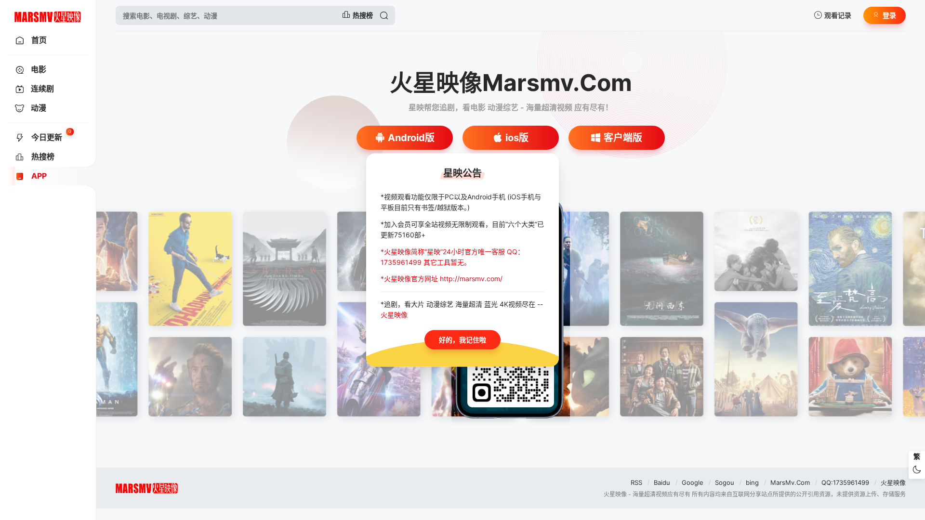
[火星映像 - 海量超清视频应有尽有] (47, 15)
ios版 (517, 137)
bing (752, 482)
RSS (636, 482)
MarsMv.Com (790, 482)
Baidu (662, 482)
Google (692, 482)
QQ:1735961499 (845, 482)
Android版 (411, 137)
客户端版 (623, 137)
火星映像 (893, 482)
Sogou (724, 482)
